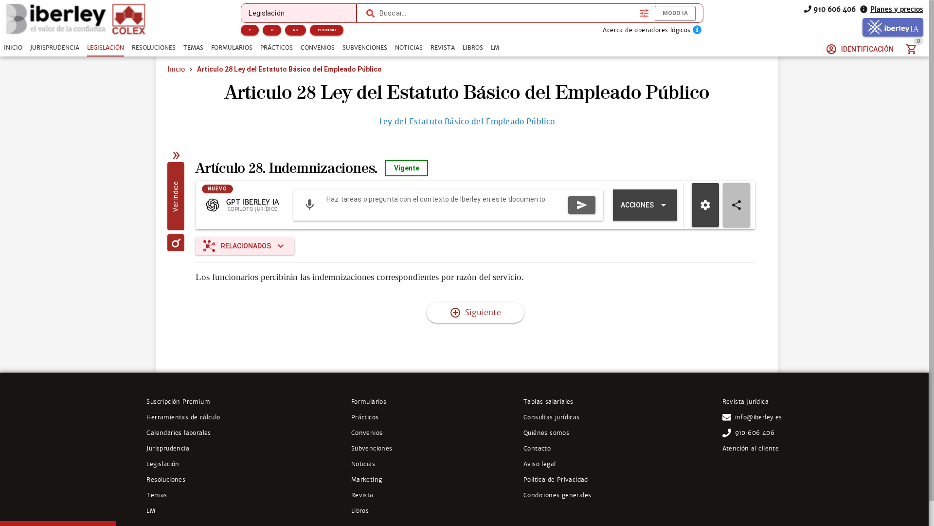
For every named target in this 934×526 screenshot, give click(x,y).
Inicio (176, 69)
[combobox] (506, 13)
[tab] (13, 47)
